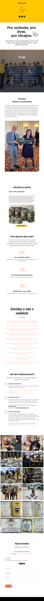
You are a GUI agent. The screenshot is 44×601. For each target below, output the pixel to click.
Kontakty (22, 11)
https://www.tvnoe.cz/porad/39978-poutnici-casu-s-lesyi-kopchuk (22, 325)
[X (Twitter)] (22, 563)
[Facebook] (20, 563)
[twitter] (22, 16)
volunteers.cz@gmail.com (13, 425)
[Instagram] (24, 563)
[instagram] (24, 16)
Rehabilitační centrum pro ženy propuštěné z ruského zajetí (21, 393)
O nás (22, 7)
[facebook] (19, 16)
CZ (23, 19)
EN (20, 19)
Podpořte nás (22, 9)
